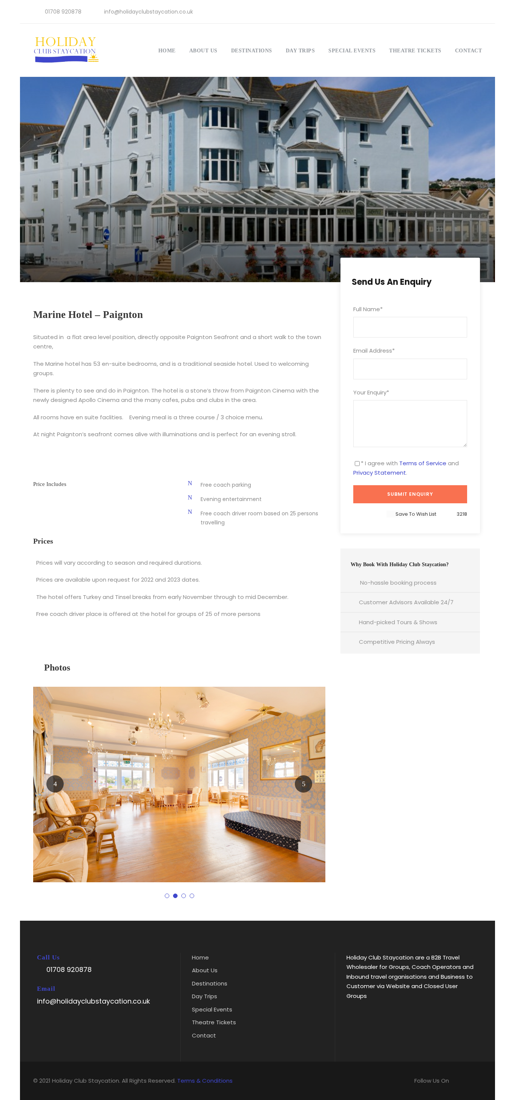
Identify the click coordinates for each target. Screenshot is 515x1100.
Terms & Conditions (205, 1081)
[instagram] (478, 11)
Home (167, 50)
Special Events (352, 50)
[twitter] (466, 11)
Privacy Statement (379, 473)
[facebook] (454, 11)
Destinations (251, 50)
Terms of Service (422, 463)
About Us (203, 50)
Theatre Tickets (415, 50)
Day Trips (300, 50)
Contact (468, 50)
